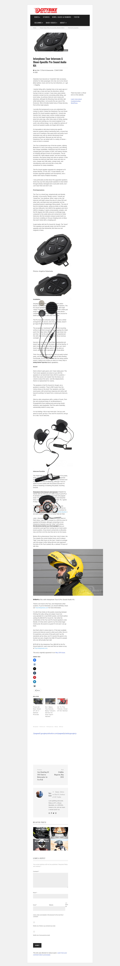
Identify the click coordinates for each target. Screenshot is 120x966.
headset (36, 726)
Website (51, 905)
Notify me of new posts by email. (41, 935)
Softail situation (62, 512)
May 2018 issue (60, 652)
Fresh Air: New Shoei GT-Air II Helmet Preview (37, 710)
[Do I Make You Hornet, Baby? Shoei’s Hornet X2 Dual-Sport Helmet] (50, 701)
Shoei (61, 726)
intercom (42, 726)
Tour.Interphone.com (41, 607)
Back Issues (51, 23)
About (62, 23)
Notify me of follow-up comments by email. (44, 926)
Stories (46, 17)
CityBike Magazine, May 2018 (59, 773)
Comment (36, 871)
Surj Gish (36, 70)
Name (35, 892)
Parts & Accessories (47, 70)
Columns (38, 23)
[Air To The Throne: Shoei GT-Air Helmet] (62, 701)
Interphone (50, 726)
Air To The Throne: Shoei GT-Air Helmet (62, 709)
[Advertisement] (50, 748)
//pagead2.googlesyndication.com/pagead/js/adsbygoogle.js (54, 733)
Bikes (36, 17)
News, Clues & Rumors (61, 17)
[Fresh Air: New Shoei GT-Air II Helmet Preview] (38, 701)
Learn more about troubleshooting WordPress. (76, 101)
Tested (76, 17)
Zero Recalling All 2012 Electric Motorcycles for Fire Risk (43, 775)
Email (35, 905)
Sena (56, 726)
